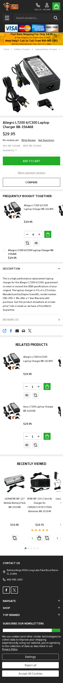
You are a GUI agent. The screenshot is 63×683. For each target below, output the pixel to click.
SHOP (6, 608)
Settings (30, 657)
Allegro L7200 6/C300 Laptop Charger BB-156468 (31, 251)
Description (11, 268)
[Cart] (56, 6)
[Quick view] (36, 243)
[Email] (17, 331)
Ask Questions (46, 140)
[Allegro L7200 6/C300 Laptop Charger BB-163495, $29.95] (12, 361)
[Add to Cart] (47, 234)
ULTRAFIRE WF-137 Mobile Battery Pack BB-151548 (15, 502)
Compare (31, 182)
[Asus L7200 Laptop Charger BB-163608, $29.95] (12, 411)
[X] (29, 331)
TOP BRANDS (11, 615)
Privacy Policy (9, 649)
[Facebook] (11, 331)
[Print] (23, 331)
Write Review (29, 140)
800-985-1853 (15, 579)
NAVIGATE (9, 601)
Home (6, 49)
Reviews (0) (10, 319)
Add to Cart (31, 161)
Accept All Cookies (31, 673)
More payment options (31, 172)
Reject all (30, 665)
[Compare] (27, 243)
